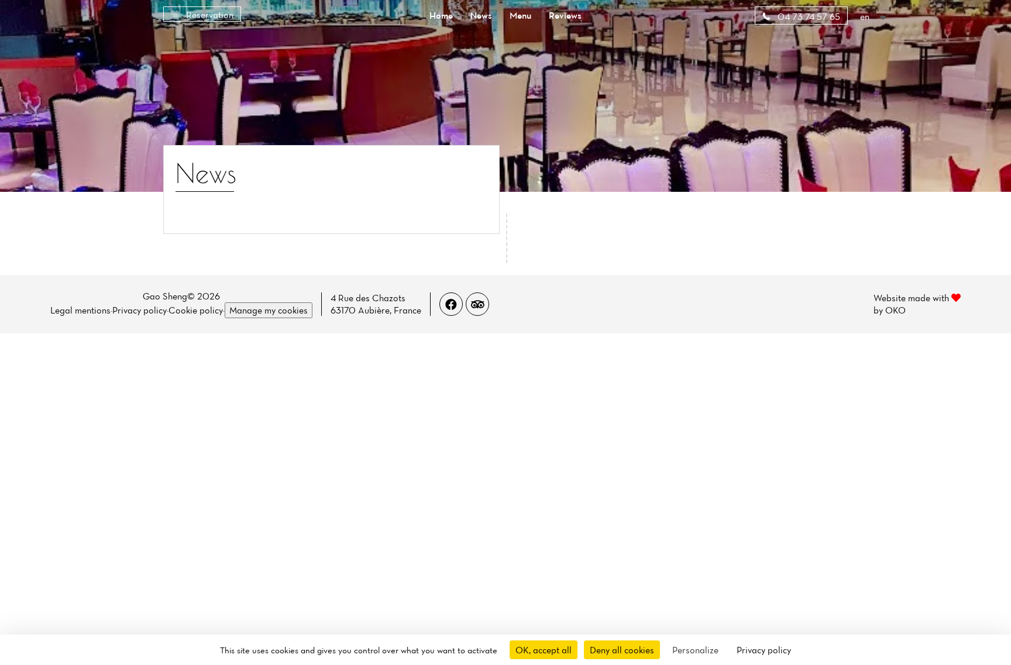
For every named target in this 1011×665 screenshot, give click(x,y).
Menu (520, 15)
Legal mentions (80, 310)
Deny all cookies (622, 650)
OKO (895, 310)
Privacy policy (139, 310)
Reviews (565, 15)
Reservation (208, 14)
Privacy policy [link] (764, 650)
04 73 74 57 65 (807, 16)
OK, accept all (543, 650)
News (481, 15)
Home (441, 15)
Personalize (695, 650)
